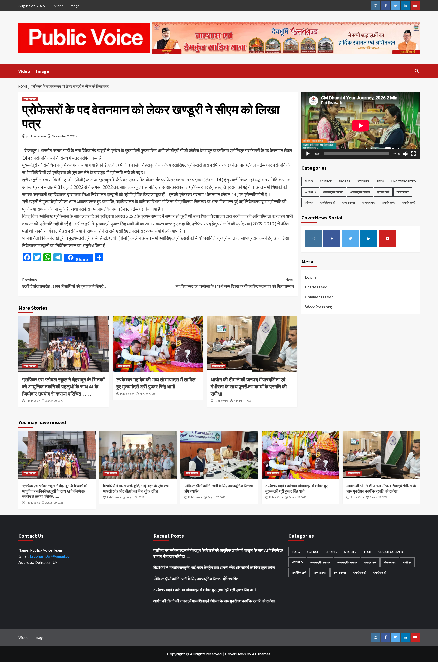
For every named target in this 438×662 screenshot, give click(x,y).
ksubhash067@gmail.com (51, 556)
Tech (380, 181)
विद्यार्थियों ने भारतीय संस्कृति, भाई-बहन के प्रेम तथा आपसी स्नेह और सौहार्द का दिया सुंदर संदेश (214, 567)
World (310, 192)
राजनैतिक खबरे (327, 202)
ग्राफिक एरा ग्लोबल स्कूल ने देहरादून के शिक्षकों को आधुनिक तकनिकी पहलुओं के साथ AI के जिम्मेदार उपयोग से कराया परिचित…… (63, 386)
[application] (360, 125)
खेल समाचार (403, 192)
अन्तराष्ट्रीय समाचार (333, 192)
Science (326, 181)
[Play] (308, 153)
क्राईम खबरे (383, 192)
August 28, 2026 (135, 497)
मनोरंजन (309, 202)
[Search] (417, 70)
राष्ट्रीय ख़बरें (408, 202)
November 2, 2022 (64, 136)
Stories (363, 181)
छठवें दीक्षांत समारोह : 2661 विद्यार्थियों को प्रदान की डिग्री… (65, 283)
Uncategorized (403, 181)
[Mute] (405, 153)
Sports (344, 181)
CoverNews (235, 653)
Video (59, 6)
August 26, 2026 (148, 394)
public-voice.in (36, 136)
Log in (310, 277)
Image (74, 6)
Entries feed (316, 287)
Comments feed (319, 297)
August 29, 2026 (54, 401)
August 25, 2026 (242, 401)
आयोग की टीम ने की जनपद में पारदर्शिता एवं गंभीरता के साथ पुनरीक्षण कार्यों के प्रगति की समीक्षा (249, 386)
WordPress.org (318, 306)
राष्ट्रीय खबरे (388, 202)
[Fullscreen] (413, 153)
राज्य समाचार (30, 99)
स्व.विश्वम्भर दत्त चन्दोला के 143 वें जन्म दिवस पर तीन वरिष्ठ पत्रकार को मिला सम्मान (235, 283)
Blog (309, 181)
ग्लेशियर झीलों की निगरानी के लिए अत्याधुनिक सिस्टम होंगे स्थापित (195, 578)
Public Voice (33, 401)
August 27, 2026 (216, 497)
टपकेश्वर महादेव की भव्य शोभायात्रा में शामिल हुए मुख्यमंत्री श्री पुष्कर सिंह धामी (204, 589)
